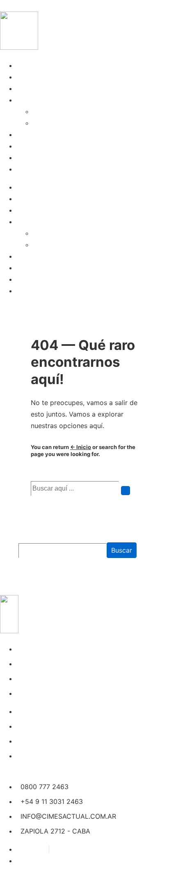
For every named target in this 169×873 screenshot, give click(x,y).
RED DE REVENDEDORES (72, 123)
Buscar (27, 537)
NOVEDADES (36, 157)
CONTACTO (34, 169)
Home (25, 65)
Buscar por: (48, 475)
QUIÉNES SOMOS (43, 77)
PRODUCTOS (36, 146)
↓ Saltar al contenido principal (48, 6)
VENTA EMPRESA (43, 88)
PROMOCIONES (40, 134)
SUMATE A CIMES (61, 111)
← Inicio (80, 447)
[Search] (125, 490)
